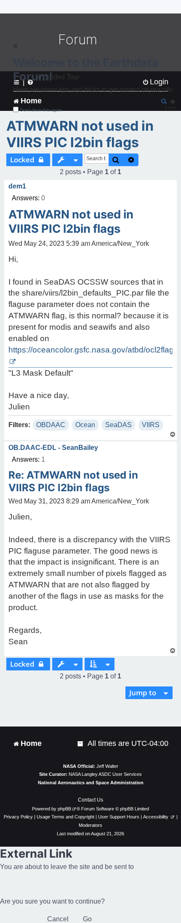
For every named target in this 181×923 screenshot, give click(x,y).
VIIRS (151, 424)
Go (87, 919)
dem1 (17, 186)
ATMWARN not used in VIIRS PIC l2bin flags (80, 134)
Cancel (58, 919)
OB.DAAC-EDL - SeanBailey (53, 447)
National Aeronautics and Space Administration (91, 782)
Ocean (85, 424)
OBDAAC (50, 424)
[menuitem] (81, 743)
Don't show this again (41, 110)
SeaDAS (118, 424)
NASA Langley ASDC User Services (105, 774)
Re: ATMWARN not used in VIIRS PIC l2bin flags (73, 481)
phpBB (64, 808)
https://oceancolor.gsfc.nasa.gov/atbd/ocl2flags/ (94, 349)
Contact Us (90, 800)
